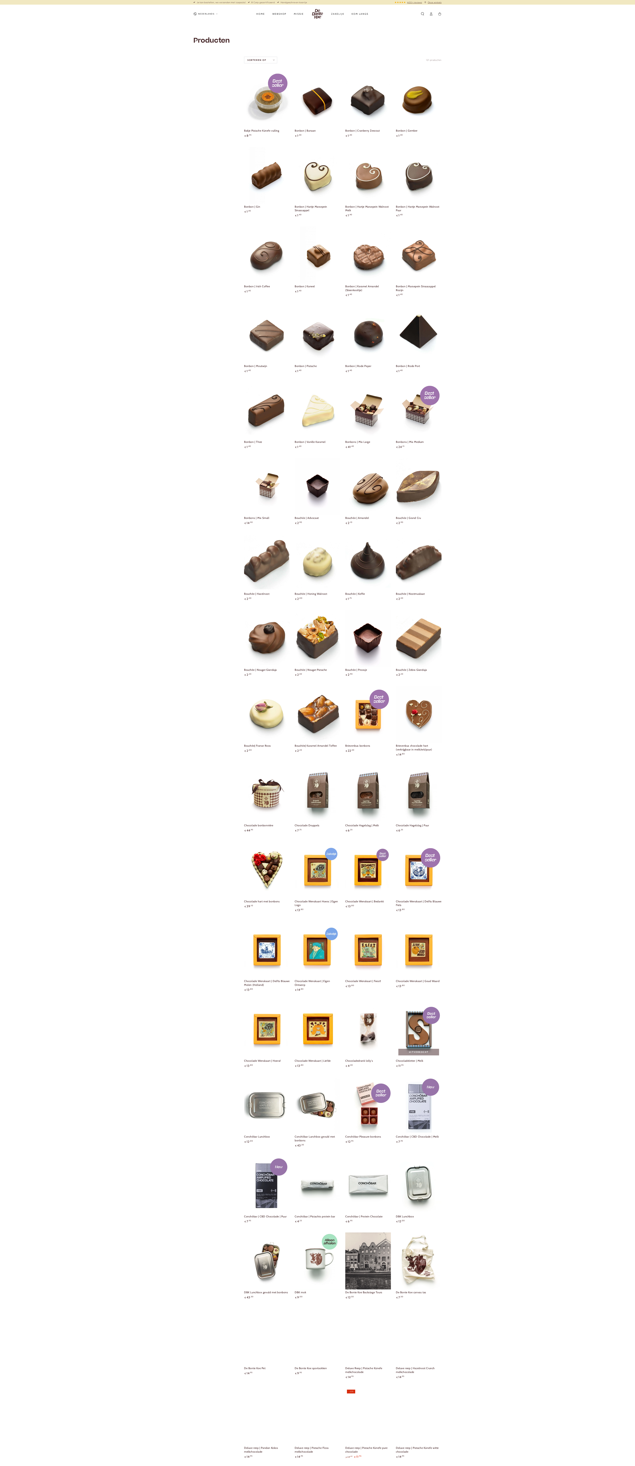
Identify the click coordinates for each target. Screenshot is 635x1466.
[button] (422, 14)
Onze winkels (435, 2)
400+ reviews (414, 2)
